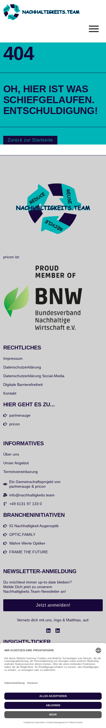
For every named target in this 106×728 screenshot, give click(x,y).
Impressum (13, 358)
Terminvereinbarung (20, 471)
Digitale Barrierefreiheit (23, 384)
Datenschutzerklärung (22, 367)
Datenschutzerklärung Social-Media (33, 376)
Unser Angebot (16, 463)
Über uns (11, 454)
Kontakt (9, 393)
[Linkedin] (48, 630)
